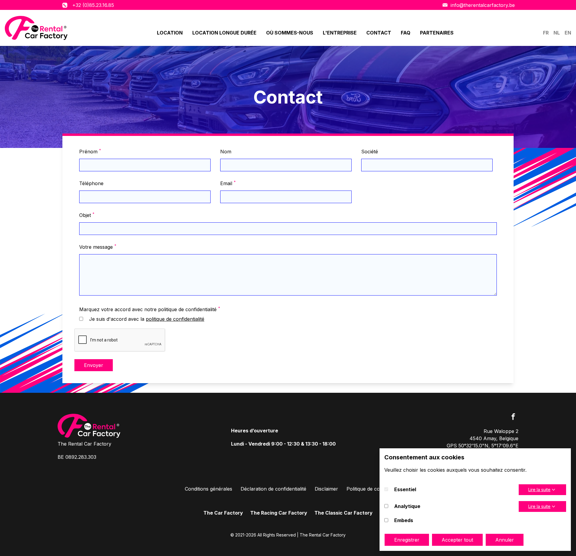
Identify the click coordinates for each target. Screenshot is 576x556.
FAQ (405, 33)
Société (369, 152)
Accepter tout (457, 540)
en (568, 33)
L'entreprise (340, 33)
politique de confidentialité (175, 319)
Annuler (504, 540)
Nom (225, 152)
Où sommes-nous (289, 33)
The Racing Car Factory (278, 513)
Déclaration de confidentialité (273, 489)
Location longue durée (224, 33)
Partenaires (437, 33)
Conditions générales (208, 489)
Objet (86, 215)
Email (228, 183)
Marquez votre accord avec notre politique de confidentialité (149, 309)
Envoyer (93, 365)
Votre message (97, 246)
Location (170, 33)
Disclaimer (326, 489)
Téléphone (91, 183)
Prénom (90, 151)
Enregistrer (406, 540)
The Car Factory (223, 513)
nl (557, 33)
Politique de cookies (369, 489)
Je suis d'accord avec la (146, 319)
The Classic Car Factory (343, 513)
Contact (378, 33)
